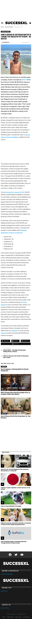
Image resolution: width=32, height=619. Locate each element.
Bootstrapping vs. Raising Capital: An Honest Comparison (15, 370)
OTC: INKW (26, 80)
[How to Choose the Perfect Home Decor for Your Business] (16, 406)
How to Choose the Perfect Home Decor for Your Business (16, 417)
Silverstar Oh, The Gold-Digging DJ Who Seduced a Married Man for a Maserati (15, 470)
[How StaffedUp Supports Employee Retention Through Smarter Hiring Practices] (16, 533)
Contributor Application (7, 574)
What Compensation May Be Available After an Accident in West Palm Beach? (15, 393)
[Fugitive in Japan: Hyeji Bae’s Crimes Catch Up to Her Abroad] (16, 479)
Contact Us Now (5, 608)
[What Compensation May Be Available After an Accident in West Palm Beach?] (16, 382)
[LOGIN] (30, 23)
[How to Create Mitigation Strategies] (16, 498)
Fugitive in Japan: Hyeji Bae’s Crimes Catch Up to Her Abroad (15, 488)
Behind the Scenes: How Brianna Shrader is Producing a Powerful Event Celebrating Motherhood (16, 523)
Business (4, 366)
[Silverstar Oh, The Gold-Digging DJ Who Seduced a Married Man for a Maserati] (16, 461)
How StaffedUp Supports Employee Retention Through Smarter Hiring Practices (14, 542)
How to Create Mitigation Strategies (11, 506)
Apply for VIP (4, 591)
